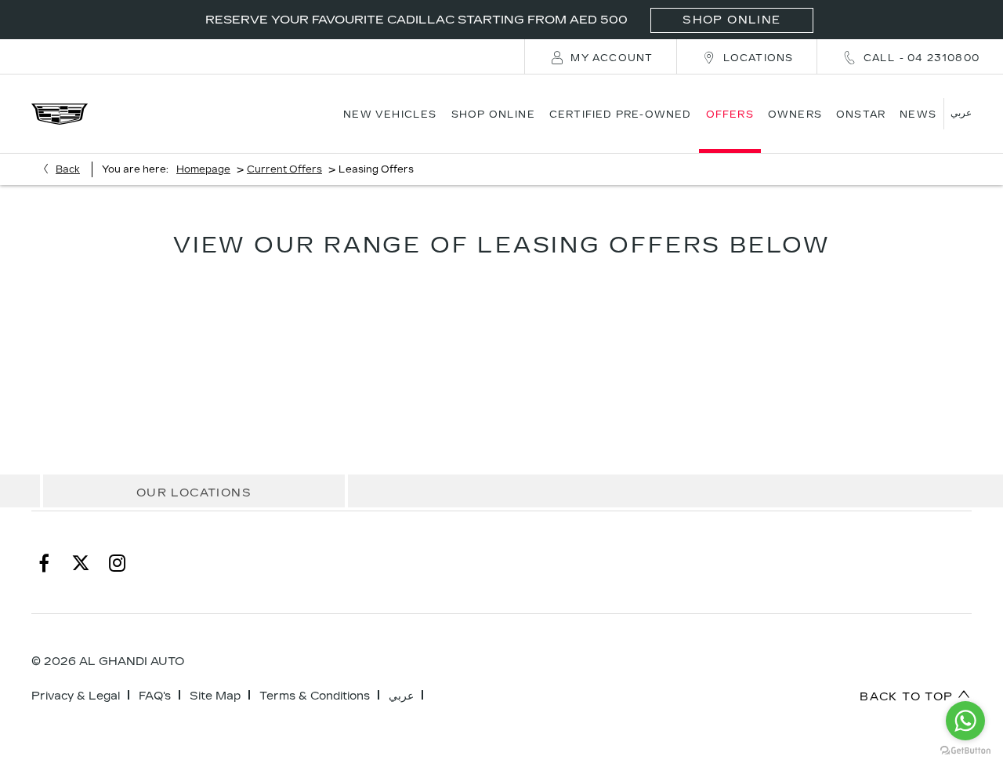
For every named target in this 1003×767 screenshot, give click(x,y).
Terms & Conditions (314, 696)
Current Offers (284, 169)
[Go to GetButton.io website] (965, 751)
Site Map (215, 696)
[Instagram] (117, 562)
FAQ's (155, 696)
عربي (401, 696)
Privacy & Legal (75, 696)
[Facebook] (43, 562)
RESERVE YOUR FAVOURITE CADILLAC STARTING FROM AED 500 (492, 20)
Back (68, 169)
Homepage (203, 169)
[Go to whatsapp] (965, 720)
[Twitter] (80, 562)
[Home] (59, 114)
